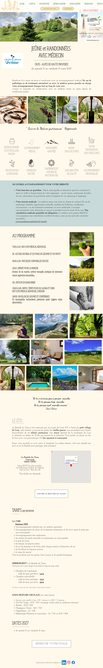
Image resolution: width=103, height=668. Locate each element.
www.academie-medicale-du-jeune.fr (31, 221)
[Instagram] (68, 662)
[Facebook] (73, 662)
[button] (32, 3)
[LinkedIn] (64, 662)
